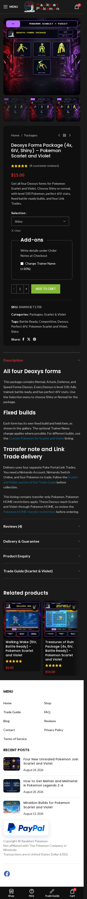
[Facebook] (6, 873)
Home (15, 135)
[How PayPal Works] (26, 828)
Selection (18, 213)
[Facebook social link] (23, 339)
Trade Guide (12, 712)
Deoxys (63, 321)
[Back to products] (64, 135)
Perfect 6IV (19, 326)
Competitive (47, 321)
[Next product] (69, 135)
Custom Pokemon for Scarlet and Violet (36, 438)
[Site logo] (42, 6)
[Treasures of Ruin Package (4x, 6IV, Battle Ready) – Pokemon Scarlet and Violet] (62, 619)
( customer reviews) (44, 166)
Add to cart (46, 289)
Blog (6, 721)
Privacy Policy (53, 730)
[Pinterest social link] (34, 339)
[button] (7, 56)
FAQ (47, 712)
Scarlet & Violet (55, 314)
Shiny (15, 331)
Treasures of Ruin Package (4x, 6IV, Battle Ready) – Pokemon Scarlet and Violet (59, 651)
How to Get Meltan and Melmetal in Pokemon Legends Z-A (50, 783)
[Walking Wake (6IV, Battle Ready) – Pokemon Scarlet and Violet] (22, 619)
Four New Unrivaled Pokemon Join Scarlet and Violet (50, 761)
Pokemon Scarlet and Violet (48, 326)
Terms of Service (15, 739)
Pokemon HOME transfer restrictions (29, 512)
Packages (30, 135)
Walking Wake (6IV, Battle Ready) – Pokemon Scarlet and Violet (21, 648)
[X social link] (29, 339)
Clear (17, 230)
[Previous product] (59, 135)
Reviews (50, 721)
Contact (9, 730)
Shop (47, 703)
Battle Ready (28, 321)
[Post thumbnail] (11, 764)
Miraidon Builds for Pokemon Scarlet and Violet (46, 805)
